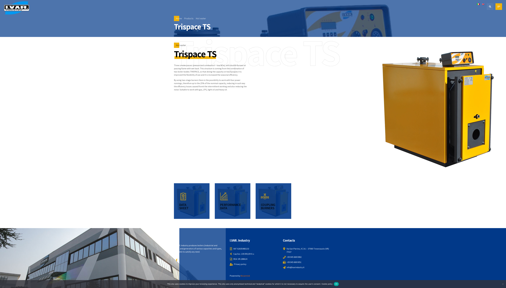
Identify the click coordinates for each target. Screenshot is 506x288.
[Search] (490, 6)
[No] (502, 284)
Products (188, 18)
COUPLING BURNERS (268, 206)
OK (336, 284)
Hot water (201, 18)
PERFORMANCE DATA (230, 206)
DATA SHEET (183, 206)
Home (179, 18)
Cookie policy (327, 284)
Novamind (245, 275)
